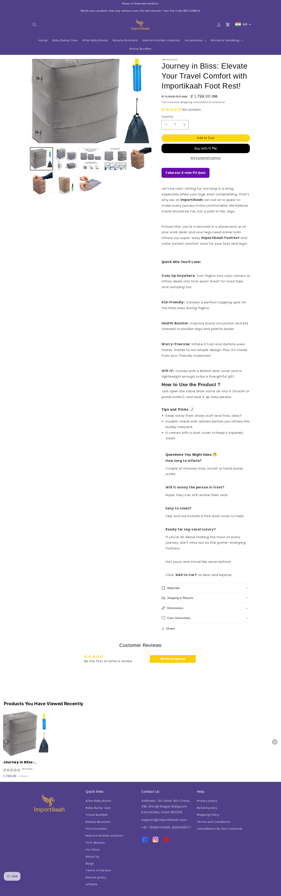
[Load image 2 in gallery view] (66, 158)
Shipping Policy (208, 815)
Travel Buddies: (97, 815)
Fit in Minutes (95, 843)
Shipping (186, 102)
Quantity (167, 117)
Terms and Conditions (213, 822)
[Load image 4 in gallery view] (115, 158)
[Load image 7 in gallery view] (66, 183)
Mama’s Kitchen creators (104, 836)
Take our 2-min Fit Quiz (185, 173)
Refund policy (96, 877)
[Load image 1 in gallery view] (41, 158)
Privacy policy (207, 801)
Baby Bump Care (98, 808)
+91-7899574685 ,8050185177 (166, 827)
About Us (92, 857)
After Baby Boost (98, 801)
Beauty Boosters (98, 822)
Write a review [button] (172, 659)
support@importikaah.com (164, 819)
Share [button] (170, 628)
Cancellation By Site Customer (220, 829)
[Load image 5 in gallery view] (140, 158)
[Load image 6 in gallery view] (41, 183)
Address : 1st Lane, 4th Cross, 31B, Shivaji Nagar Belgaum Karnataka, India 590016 (165, 806)
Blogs (90, 863)
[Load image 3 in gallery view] (91, 158)
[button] (34, 24)
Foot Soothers (96, 829)
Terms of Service (98, 870)
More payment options (206, 157)
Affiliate (91, 884)
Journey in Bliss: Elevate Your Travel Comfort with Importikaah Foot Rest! (25, 762)
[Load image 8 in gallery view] (91, 183)
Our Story (93, 849)
